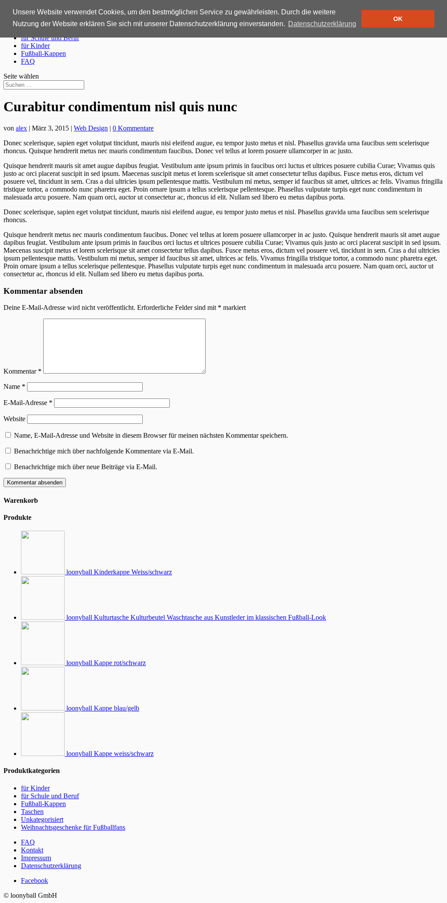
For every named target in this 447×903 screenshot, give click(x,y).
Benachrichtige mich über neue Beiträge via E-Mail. (85, 466)
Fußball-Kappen (43, 53)
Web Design (91, 128)
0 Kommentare (133, 128)
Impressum (36, 858)
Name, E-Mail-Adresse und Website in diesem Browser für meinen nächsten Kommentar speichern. (151, 435)
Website (14, 418)
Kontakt (32, 850)
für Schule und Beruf (50, 37)
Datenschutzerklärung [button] (322, 23)
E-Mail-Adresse (27, 402)
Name (14, 386)
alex (21, 128)
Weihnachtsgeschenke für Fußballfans (73, 827)
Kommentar (22, 371)
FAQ (28, 61)
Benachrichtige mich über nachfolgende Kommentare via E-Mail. (104, 451)
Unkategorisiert (42, 819)
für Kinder (35, 45)
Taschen (32, 811)
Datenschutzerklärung (51, 865)
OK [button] (397, 18)
